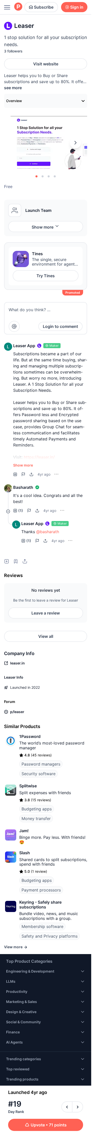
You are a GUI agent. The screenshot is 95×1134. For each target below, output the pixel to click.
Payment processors (41, 890)
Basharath (23, 487)
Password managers (41, 764)
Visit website (45, 63)
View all (45, 636)
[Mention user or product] (14, 326)
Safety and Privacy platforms (50, 936)
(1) (20, 510)
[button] (8, 347)
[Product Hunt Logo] (18, 7)
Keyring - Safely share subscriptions (40, 904)
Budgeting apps (37, 808)
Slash (24, 852)
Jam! (24, 830)
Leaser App (24, 345)
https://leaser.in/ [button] (39, 457)
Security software (38, 773)
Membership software (42, 926)
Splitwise (28, 785)
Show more (42, 227)
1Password (30, 736)
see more (13, 87)
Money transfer (36, 818)
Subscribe (43, 7)
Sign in (76, 7)
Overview (14, 101)
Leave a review (45, 613)
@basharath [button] (47, 531)
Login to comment (60, 326)
